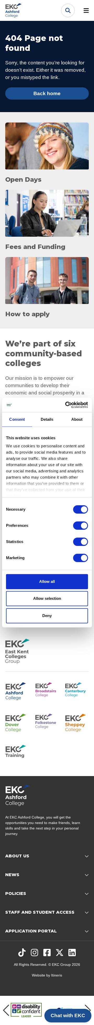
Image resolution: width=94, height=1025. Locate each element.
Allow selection (47, 598)
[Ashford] (17, 690)
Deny (47, 615)
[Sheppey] (77, 721)
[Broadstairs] (47, 690)
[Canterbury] (77, 690)
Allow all (47, 581)
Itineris (56, 975)
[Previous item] (6, 1010)
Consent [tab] (17, 419)
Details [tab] (47, 419)
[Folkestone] (47, 721)
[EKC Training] (17, 753)
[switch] (80, 525)
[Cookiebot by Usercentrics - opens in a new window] (66, 404)
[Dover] (17, 721)
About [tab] (77, 419)
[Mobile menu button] (86, 10)
